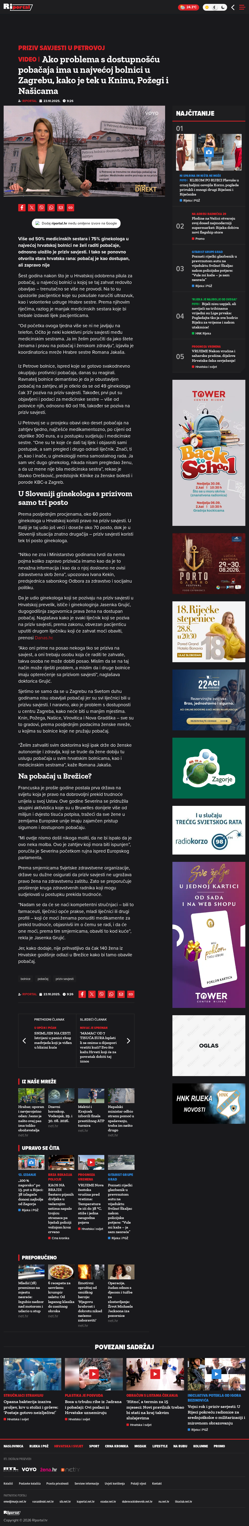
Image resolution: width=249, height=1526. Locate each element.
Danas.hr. (44, 637)
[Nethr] (70, 1469)
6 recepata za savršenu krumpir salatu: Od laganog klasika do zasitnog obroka (61, 1297)
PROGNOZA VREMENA (86, 1177)
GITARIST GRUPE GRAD (120, 1177)
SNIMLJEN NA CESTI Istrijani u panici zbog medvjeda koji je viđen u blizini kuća (53, 1040)
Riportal (29, 101)
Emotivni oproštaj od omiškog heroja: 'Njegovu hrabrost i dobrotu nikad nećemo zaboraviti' (90, 1302)
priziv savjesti (65, 979)
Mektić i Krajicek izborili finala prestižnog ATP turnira (91, 1116)
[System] (215, 7)
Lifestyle (160, 1446)
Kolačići (8, 1483)
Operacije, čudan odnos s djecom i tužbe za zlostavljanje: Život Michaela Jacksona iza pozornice (120, 1299)
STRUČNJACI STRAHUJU (23, 1395)
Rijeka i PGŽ (30, 1210)
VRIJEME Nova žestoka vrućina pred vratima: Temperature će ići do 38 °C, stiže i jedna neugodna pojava (91, 1204)
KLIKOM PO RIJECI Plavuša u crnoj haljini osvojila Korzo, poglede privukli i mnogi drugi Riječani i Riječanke (209, 187)
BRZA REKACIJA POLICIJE (60, 1177)
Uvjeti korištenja (115, 1483)
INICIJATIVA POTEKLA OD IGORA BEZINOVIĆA (214, 1398)
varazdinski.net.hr (43, 1501)
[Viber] (41, 207)
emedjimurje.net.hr (15, 1501)
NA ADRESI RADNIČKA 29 (209, 214)
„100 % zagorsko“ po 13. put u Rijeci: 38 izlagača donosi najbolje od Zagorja (30, 1192)
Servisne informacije (87, 1483)
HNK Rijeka (203, 333)
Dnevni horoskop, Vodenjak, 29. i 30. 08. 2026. (60, 1113)
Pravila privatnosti (57, 1483)
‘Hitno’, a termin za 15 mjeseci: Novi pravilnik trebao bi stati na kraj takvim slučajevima (155, 1410)
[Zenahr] (48, 1469)
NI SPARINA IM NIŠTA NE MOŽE (200, 175)
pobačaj (43, 979)
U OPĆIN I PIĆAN (45, 1027)
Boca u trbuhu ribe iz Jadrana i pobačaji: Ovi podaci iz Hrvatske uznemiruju (93, 1407)
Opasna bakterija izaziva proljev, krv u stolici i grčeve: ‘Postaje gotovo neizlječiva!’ (31, 1407)
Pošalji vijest (138, 1483)
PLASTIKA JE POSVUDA (84, 1395)
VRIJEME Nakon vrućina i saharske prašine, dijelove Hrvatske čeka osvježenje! (213, 356)
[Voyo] (29, 1469)
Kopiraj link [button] (70, 207)
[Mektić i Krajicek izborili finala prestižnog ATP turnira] (91, 1095)
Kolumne (200, 1446)
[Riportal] (18, 7)
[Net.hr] (11, 1469)
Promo (200, 238)
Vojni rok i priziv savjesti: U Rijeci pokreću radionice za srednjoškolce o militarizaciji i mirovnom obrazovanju (216, 1414)
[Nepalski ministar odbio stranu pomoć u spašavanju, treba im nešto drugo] (121, 1095)
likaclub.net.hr (183, 1501)
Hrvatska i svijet (92, 1229)
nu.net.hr (164, 1501)
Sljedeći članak (128, 1041)
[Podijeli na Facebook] (22, 207)
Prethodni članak (24, 1041)
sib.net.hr (65, 1501)
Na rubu (180, 1446)
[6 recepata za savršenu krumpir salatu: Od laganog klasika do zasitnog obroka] (61, 1272)
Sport (94, 1446)
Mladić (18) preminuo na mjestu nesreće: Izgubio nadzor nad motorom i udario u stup (31, 1297)
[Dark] (223, 7)
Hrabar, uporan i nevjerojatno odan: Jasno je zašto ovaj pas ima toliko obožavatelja (31, 1118)
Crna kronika (60, 1238)
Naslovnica (13, 1446)
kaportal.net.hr (86, 1501)
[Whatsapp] (51, 207)
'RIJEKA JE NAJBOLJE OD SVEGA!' (214, 299)
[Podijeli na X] (31, 207)
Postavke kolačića (30, 1483)
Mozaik (140, 1446)
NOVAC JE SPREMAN (93, 1027)
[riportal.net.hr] (12, 1512)
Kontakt (157, 1483)
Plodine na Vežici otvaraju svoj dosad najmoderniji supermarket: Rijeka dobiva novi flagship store (215, 225)
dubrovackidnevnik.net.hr (137, 1501)
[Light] (207, 7)
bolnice (25, 979)
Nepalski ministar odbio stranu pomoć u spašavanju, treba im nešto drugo (121, 1118)
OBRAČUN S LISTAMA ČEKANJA (152, 1395)
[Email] (60, 207)
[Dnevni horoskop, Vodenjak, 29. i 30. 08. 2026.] (61, 1095)
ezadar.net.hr (108, 1501)
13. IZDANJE (27, 1174)
